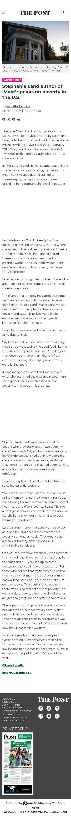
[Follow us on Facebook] (49, 708)
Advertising (11, 704)
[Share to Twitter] (8, 119)
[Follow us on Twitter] (41, 708)
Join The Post (12, 708)
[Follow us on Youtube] (49, 716)
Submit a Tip (10, 714)
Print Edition (16, 729)
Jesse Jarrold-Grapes (35, 70)
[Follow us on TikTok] (41, 716)
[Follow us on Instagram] (57, 708)
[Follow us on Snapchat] (57, 716)
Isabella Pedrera (18, 106)
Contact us (10, 701)
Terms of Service (14, 717)
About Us (8, 698)
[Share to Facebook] (3, 119)
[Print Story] (18, 119)
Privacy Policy (13, 720)
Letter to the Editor (17, 711)
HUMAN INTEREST (12, 80)
